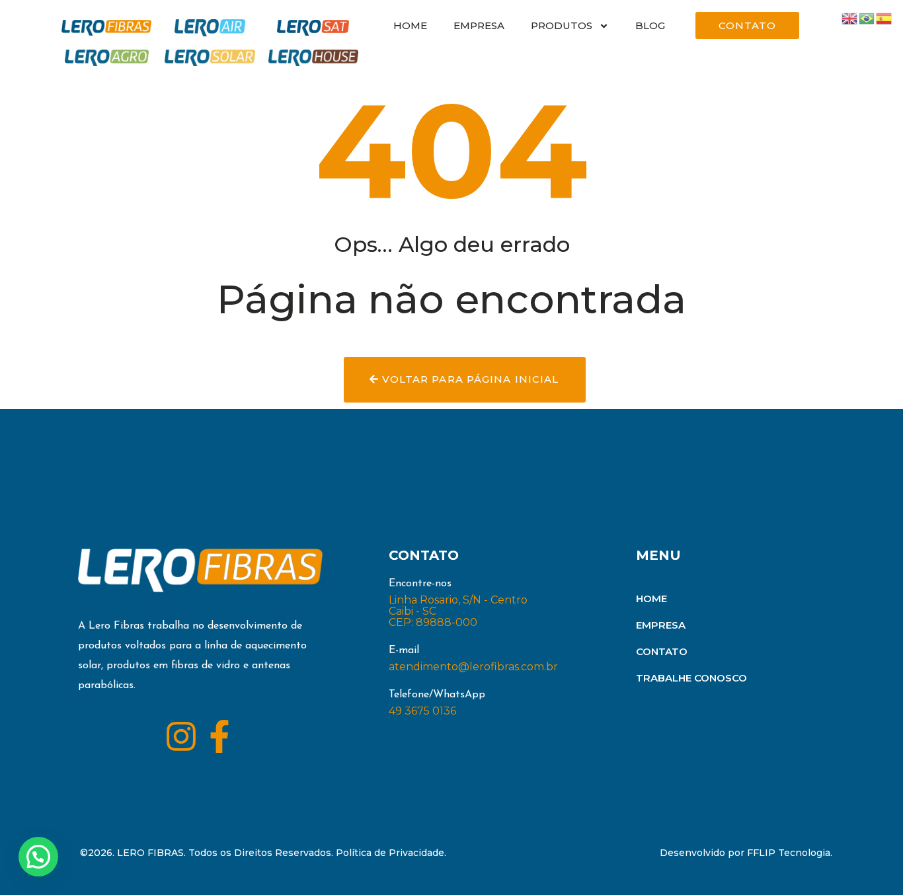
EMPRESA (478, 25)
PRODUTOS (561, 25)
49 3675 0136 (422, 711)
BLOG (650, 25)
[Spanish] (884, 17)
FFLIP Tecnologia (788, 853)
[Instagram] (181, 736)
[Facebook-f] (219, 736)
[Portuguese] (867, 17)
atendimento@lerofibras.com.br (473, 666)
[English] (850, 17)
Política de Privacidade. (391, 853)
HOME (410, 25)
